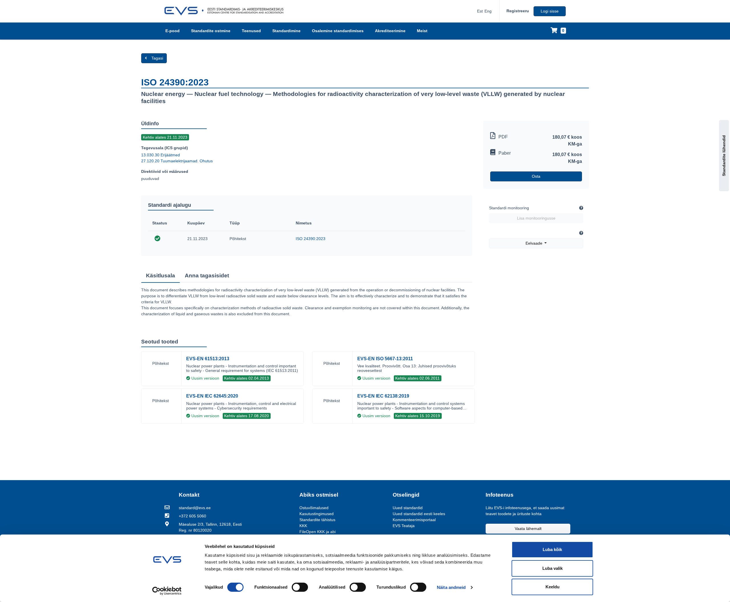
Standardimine (286, 30)
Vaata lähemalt (528, 528)
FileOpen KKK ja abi (317, 531)
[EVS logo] (226, 11)
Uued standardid (408, 507)
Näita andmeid (451, 587)
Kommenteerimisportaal (414, 519)
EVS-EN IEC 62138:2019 (383, 396)
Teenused (251, 30)
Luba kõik (552, 549)
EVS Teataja (404, 525)
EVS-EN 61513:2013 (207, 358)
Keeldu (552, 586)
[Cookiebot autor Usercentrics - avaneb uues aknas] (167, 591)
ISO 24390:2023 (310, 238)
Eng (488, 11)
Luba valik (552, 568)
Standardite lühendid (724, 155)
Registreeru (517, 11)
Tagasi (157, 58)
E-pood (172, 30)
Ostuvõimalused (313, 507)
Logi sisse (550, 11)
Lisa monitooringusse (536, 218)
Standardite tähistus (317, 519)
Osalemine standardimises (338, 30)
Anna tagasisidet (207, 276)
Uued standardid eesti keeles (419, 513)
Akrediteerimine (390, 30)
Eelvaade (535, 243)
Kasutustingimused (316, 513)
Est (480, 11)
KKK (303, 525)
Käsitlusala (160, 276)
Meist (422, 30)
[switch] (300, 587)
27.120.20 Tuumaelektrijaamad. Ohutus (177, 161)
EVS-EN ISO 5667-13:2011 (385, 358)
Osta (536, 176)
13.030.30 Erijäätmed (160, 155)
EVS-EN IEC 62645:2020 (212, 396)
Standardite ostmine (210, 30)
